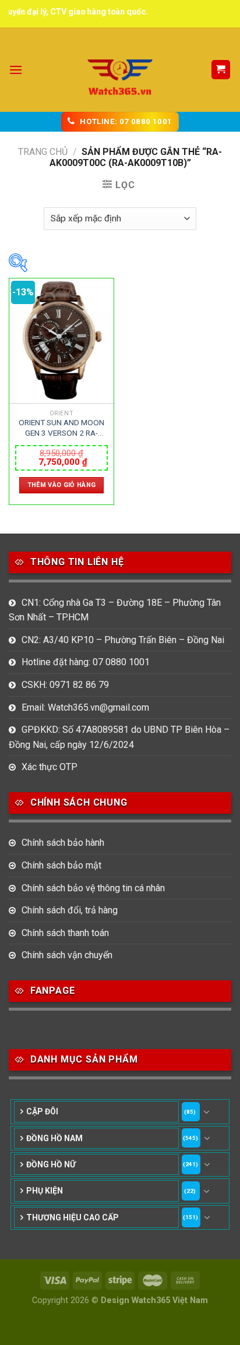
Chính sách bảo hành (63, 842)
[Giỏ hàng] (221, 69)
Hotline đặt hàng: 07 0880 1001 (86, 662)
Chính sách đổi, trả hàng (70, 910)
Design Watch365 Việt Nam (154, 1300)
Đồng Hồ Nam (54, 1138)
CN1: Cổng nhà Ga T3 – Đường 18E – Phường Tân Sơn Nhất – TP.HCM (115, 610)
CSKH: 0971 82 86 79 (65, 684)
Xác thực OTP (49, 766)
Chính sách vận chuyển (67, 955)
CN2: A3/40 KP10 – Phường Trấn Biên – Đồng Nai (123, 639)
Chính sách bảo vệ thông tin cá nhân (93, 888)
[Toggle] (207, 1112)
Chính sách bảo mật (61, 865)
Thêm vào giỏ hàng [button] (61, 485)
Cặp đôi (42, 1111)
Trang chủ (43, 151)
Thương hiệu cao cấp (72, 1217)
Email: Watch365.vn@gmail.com (85, 707)
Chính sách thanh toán (65, 932)
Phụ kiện (44, 1190)
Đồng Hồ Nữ (51, 1164)
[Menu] (16, 69)
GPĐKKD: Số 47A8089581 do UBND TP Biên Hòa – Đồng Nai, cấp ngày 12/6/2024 (119, 737)
